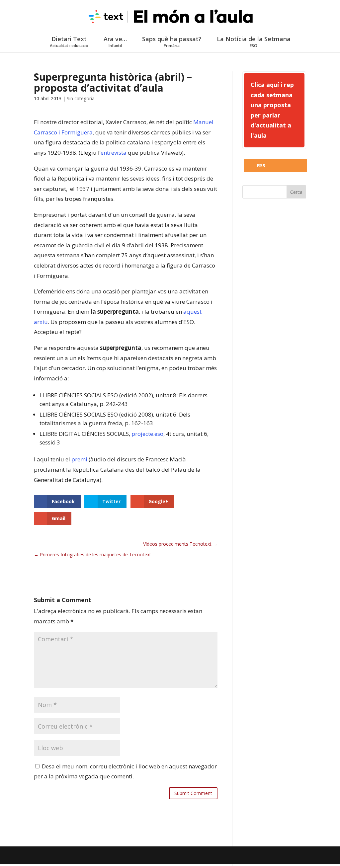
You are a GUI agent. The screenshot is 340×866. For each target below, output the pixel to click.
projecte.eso (147, 433)
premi (79, 459)
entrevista (114, 152)
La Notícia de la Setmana (254, 41)
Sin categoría (81, 98)
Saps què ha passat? (172, 41)
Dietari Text (69, 41)
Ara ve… (115, 41)
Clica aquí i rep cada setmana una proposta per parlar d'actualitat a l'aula (272, 110)
